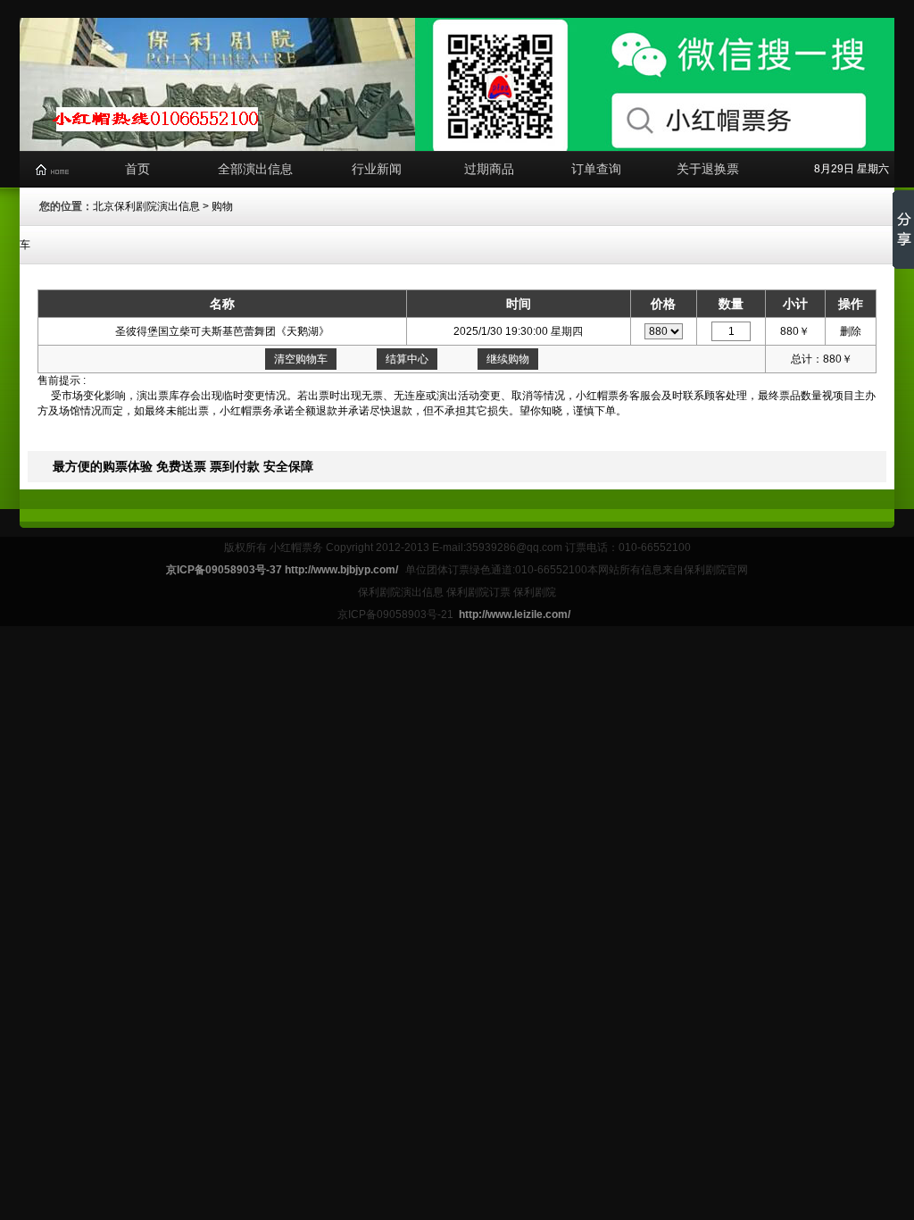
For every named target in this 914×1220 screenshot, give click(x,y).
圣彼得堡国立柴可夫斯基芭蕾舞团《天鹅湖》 (222, 331)
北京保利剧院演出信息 (146, 206)
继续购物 (507, 359)
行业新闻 (377, 169)
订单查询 (596, 169)
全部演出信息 (255, 169)
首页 (137, 169)
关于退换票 (708, 169)
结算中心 (407, 359)
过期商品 (489, 169)
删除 (850, 331)
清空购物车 (301, 359)
